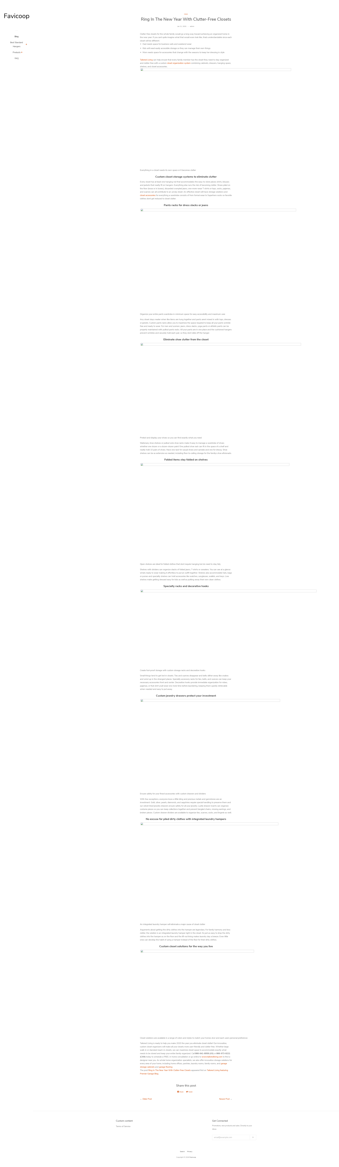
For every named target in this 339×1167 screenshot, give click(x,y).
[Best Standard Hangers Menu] (26, 44)
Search (182, 1151)
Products (17, 52)
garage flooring (165, 1067)
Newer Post (224, 1099)
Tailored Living (146, 59)
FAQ (17, 58)
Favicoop (192, 1157)
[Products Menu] (22, 52)
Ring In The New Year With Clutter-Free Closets (169, 1070)
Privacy (189, 1151)
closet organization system (179, 63)
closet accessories (147, 195)
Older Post (147, 1099)
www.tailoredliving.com (212, 1056)
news (186, 14)
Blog (17, 36)
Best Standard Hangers (16, 44)
